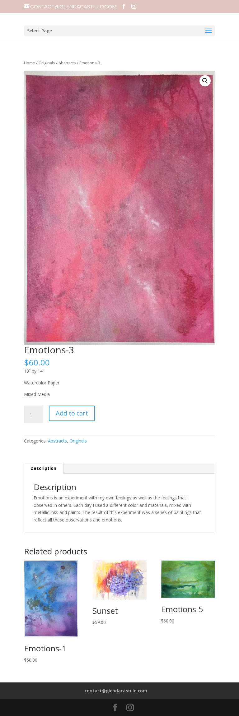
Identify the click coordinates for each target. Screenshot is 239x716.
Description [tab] (43, 468)
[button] (205, 80)
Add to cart (72, 413)
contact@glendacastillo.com (116, 691)
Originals (47, 63)
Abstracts (67, 63)
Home (29, 63)
